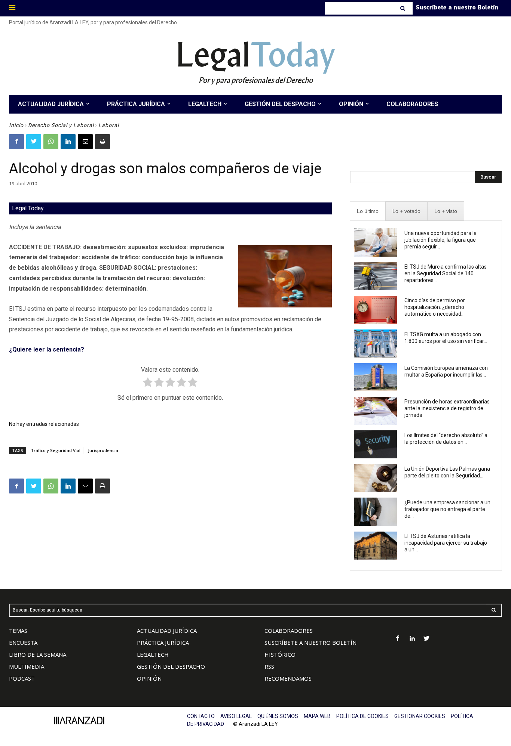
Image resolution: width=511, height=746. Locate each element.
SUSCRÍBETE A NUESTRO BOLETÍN (310, 642)
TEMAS (18, 630)
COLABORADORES (288, 630)
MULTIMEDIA (26, 666)
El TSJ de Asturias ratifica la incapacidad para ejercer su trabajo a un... (445, 542)
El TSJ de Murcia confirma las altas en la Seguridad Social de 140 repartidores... (445, 273)
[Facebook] (16, 141)
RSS (269, 666)
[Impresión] (102, 141)
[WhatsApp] (50, 141)
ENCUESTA (23, 642)
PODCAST (22, 678)
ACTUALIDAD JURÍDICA (167, 630)
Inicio (16, 125)
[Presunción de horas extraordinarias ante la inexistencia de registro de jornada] (375, 411)
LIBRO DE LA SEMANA (37, 654)
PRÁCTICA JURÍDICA (163, 642)
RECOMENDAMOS (288, 678)
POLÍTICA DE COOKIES (362, 716)
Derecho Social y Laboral (61, 125)
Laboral (108, 125)
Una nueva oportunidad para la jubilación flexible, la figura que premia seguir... (440, 240)
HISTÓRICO (280, 654)
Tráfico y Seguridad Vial (55, 450)
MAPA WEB (317, 716)
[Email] (85, 141)
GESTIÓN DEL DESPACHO (171, 666)
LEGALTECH (153, 654)
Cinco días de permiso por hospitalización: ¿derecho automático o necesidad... (434, 307)
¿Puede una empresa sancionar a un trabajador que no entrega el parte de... (447, 509)
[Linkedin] (68, 141)
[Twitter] (33, 141)
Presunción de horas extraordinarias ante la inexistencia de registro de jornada (447, 408)
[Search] (403, 8)
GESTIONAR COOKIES (419, 716)
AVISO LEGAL (236, 716)
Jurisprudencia (103, 450)
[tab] (368, 211)
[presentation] (368, 211)
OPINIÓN (149, 678)
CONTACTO (201, 716)
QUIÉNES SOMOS (277, 716)
